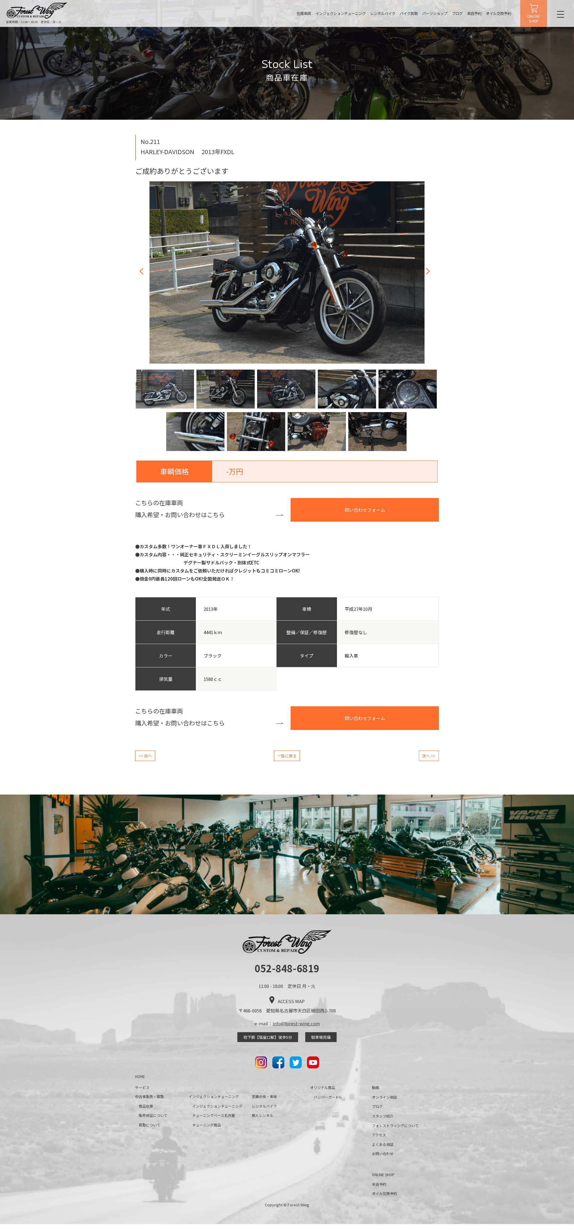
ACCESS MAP (291, 1001)
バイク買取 (409, 13)
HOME (140, 1076)
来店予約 (474, 13)
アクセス (379, 1134)
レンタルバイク (382, 13)
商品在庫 (146, 1105)
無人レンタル (262, 1115)
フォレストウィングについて (395, 1125)
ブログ (457, 13)
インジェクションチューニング (340, 13)
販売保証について (153, 1115)
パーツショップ (434, 13)
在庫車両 (304, 13)
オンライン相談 (384, 1097)
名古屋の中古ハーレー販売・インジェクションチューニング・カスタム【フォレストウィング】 (37, 10)
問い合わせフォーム (365, 510)
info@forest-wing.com (296, 1023)
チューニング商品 (206, 1124)
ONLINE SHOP (533, 13)
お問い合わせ (382, 1153)
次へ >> (429, 756)
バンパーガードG (328, 1097)
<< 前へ (145, 756)
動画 (375, 1087)
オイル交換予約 (498, 13)
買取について (149, 1124)
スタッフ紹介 (382, 1115)
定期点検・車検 (264, 1096)
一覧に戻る (287, 756)
